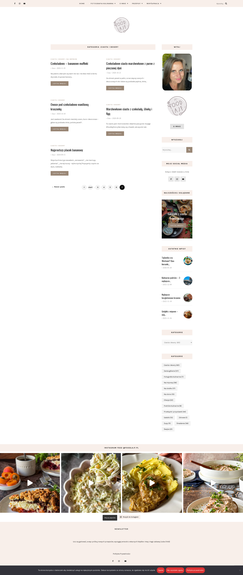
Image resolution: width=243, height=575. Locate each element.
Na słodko (169, 388)
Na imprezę (72, 59)
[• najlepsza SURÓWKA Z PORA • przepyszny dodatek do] (91, 483)
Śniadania (182, 423)
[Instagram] (19, 3)
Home (82, 3)
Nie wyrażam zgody (175, 570)
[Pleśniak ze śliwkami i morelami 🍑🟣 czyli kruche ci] (30, 483)
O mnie (123, 3)
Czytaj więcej (59, 83)
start (90, 187)
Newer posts (58, 187)
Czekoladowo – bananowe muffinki (69, 63)
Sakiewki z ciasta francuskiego (177, 216)
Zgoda (160, 570)
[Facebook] (14, 3)
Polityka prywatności (195, 570)
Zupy (167, 423)
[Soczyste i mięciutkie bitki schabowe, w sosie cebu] (152, 483)
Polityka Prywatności (121, 554)
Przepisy (136, 3)
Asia (53, 68)
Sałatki (168, 417)
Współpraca (153, 3)
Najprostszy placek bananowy (67, 150)
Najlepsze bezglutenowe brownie (171, 296)
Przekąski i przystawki (175, 412)
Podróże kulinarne (173, 406)
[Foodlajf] (121, 26)
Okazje (168, 400)
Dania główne (171, 371)
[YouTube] (24, 3)
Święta (168, 429)
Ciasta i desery (58, 59)
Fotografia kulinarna (102, 3)
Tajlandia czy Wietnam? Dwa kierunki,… (168, 261)
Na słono (169, 394)
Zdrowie (183, 417)
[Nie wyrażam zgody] (240, 570)
